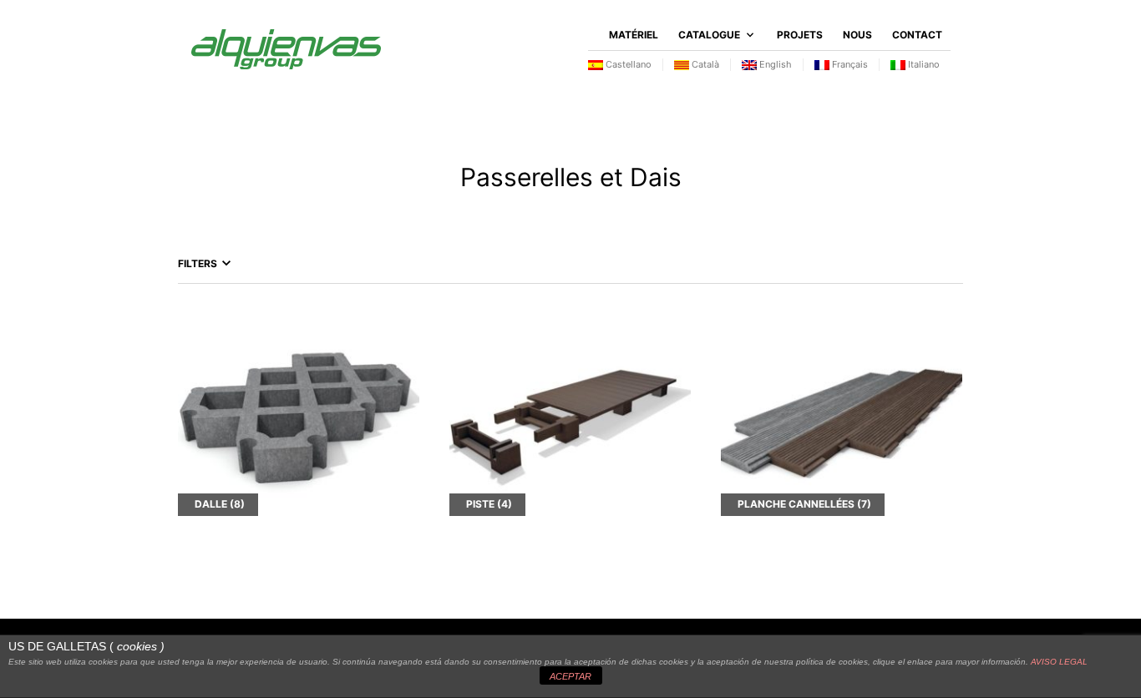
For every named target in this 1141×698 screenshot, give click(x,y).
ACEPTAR (570, 676)
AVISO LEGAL (1059, 661)
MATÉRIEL (633, 34)
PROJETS (800, 34)
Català (704, 64)
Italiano (922, 64)
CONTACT (917, 34)
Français (848, 64)
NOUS (857, 34)
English (774, 64)
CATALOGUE (709, 34)
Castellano (627, 64)
